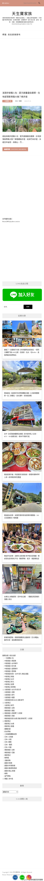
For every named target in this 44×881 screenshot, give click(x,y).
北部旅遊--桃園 (9, 697)
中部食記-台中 (9, 679)
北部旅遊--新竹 (9, 695)
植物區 (6, 758)
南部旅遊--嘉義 (9, 710)
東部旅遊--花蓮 (9, 752)
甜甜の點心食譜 (9, 771)
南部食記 (7, 721)
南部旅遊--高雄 (9, 716)
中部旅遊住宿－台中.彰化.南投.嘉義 (16, 674)
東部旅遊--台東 (9, 750)
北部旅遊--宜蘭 (9, 692)
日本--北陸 (7, 739)
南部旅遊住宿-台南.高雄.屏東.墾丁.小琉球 (18, 718)
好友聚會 (7, 731)
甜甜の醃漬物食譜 (10, 768)
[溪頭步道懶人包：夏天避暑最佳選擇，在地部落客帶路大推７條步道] (22, 119)
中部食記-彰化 (9, 682)
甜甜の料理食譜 (9, 765)
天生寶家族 (22, 14)
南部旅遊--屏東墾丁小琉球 (13, 713)
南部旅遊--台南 (9, 708)
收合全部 (13, 655)
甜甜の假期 (8, 763)
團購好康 (7, 729)
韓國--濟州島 (8, 779)
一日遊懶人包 (7, 101)
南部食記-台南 (9, 724)
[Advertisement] (22, 67)
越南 (6, 773)
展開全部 (5, 655)
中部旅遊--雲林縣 (10, 671)
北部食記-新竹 (9, 705)
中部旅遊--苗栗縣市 (11, 669)
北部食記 (7, 703)
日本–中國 (7, 747)
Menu (6, 3)
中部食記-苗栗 (9, 684)
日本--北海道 (8, 737)
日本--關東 (7, 742)
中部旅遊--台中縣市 (11, 663)
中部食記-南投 (9, 676)
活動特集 (7, 760)
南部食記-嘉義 (9, 726)
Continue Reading (18, 149)
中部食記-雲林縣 (10, 687)
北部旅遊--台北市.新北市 (12, 689)
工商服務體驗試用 (10, 734)
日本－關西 (8, 745)
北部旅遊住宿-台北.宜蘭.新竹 (14, 700)
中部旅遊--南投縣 (10, 661)
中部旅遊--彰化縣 (10, 666)
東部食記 (7, 755)
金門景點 (7, 776)
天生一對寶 (18, 101)
